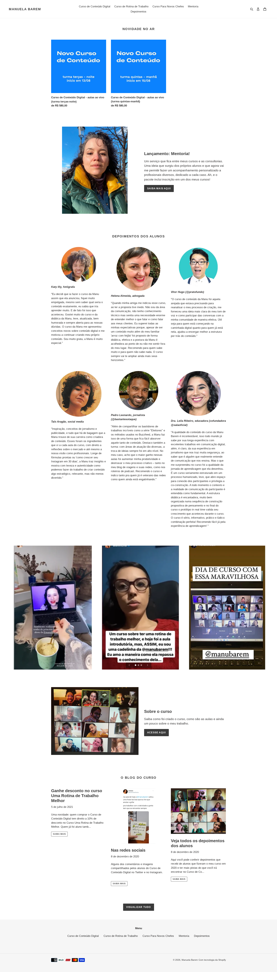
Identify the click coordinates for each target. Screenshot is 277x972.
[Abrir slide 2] (139, 665)
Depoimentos (202, 935)
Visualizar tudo (138, 907)
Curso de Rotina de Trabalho (121, 935)
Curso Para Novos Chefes (158, 935)
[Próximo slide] (147, 665)
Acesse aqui (156, 732)
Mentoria (184, 935)
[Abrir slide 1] (136, 665)
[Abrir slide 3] (142, 665)
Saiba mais (59, 834)
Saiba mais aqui (159, 188)
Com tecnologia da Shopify (212, 960)
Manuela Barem (25, 9)
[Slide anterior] (129, 665)
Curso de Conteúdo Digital (83, 935)
